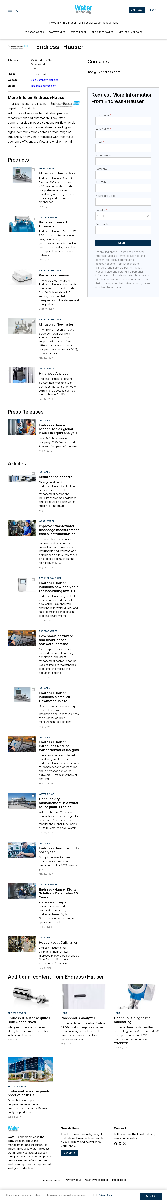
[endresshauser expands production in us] (30, 1069)
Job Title (102, 182)
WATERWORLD (73, 1180)
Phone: (12, 74)
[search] (16, 10)
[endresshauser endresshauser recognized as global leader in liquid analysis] (22, 427)
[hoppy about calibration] (22, 944)
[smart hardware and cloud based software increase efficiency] (22, 638)
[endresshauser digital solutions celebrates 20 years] (22, 891)
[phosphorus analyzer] (83, 996)
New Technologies (131, 32)
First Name (103, 115)
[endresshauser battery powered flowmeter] (22, 224)
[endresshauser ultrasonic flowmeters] (22, 175)
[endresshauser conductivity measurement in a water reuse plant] (22, 801)
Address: (13, 60)
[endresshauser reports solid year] (22, 850)
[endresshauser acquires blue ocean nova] (30, 996)
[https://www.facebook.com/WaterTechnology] (115, 1143)
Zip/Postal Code (105, 195)
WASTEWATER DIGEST (96, 1180)
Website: (13, 79)
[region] (83, 1196)
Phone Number (104, 155)
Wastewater (57, 32)
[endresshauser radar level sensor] (22, 277)
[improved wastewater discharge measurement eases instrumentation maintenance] (22, 528)
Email (99, 142)
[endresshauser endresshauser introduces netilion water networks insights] (22, 744)
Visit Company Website (44, 79)
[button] (10, 10)
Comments (102, 224)
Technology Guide (50, 270)
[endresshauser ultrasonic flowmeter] (22, 326)
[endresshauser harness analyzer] (22, 375)
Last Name (103, 128)
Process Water (34, 32)
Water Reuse (79, 32)
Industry (44, 420)
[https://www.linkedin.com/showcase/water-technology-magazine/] (120, 1143)
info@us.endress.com (43, 85)
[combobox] (123, 216)
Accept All (151, 1196)
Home (64, 1013)
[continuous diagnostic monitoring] (136, 996)
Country (101, 210)
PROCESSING (119, 1180)
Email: (11, 85)
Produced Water (102, 32)
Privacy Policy (106, 1195)
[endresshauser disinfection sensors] (22, 479)
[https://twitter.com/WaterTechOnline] (124, 1143)
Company (101, 169)
